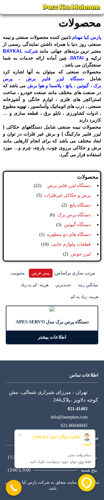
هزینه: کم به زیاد (35, 285)
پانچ (68, 85)
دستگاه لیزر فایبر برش (55, 78)
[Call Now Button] (14, 488)
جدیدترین (63, 285)
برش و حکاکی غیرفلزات (67, 195)
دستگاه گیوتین (77, 224)
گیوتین (82, 85)
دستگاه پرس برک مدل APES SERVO (52, 321)
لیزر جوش (81, 253)
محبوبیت (17, 273)
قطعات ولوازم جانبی (71, 244)
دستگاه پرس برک (74, 214)
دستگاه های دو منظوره (69, 234)
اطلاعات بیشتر (52, 337)
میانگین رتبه (88, 285)
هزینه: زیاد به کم (84, 297)
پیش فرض (41, 273)
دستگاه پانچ (80, 205)
